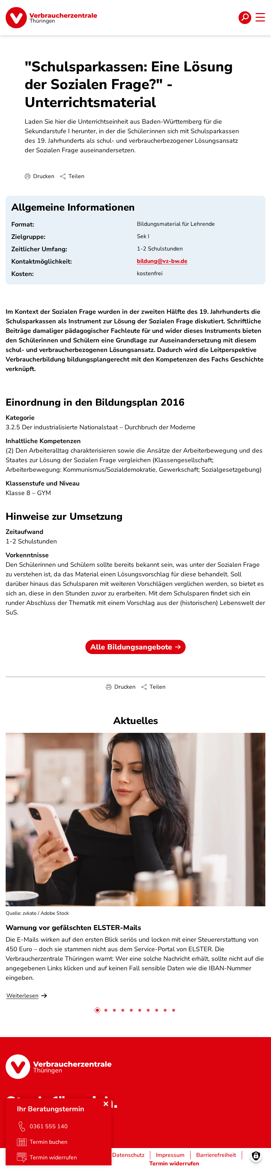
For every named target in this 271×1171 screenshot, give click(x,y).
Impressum (170, 1155)
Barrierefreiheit (216, 1155)
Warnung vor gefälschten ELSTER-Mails (73, 927)
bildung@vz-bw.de (162, 261)
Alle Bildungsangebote (131, 647)
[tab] (97, 1010)
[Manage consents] (256, 1156)
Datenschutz (128, 1155)
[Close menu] (106, 1104)
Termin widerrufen (174, 1163)
